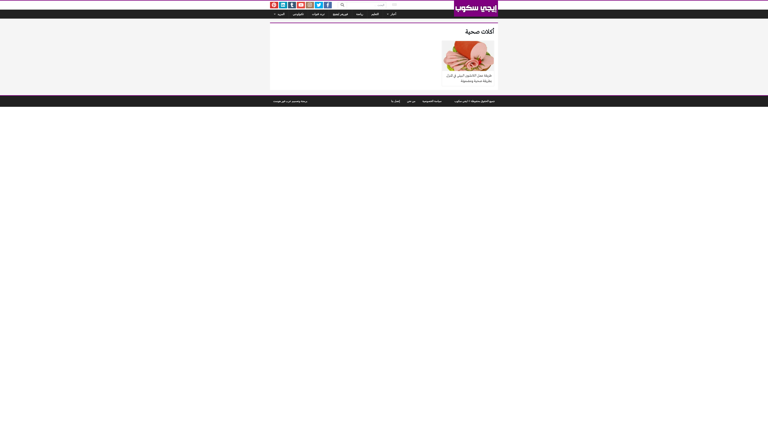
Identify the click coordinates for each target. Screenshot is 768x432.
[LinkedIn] (283, 5)
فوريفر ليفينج (340, 14)
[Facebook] (328, 5)
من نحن (411, 101)
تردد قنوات (318, 14)
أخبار (393, 14)
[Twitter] (319, 5)
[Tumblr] (292, 5)
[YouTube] (301, 5)
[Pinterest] (274, 5)
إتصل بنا (395, 101)
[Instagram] (310, 5)
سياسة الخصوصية (432, 101)
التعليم (375, 14)
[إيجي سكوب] (476, 9)
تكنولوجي (298, 14)
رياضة (359, 14)
